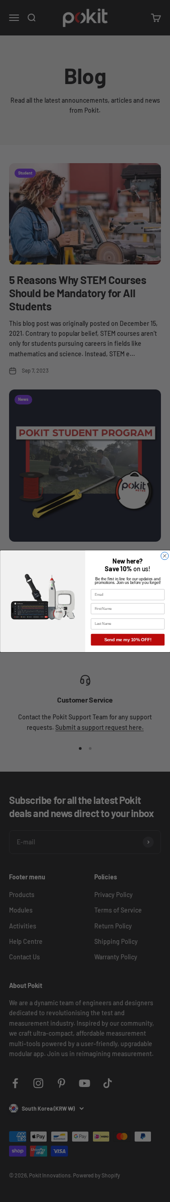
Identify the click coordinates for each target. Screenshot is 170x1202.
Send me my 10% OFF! (127, 639)
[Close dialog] (164, 555)
